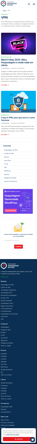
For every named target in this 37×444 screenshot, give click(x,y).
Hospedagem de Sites (11, 150)
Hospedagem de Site (7, 284)
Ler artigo (5, 85)
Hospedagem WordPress (8, 290)
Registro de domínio (7, 306)
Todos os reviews (6, 375)
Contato (3, 428)
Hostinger (4, 356)
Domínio (6, 157)
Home (4, 10)
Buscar (29, 4)
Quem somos (5, 420)
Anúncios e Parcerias (7, 422)
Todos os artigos (6, 345)
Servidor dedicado (6, 300)
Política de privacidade (7, 425)
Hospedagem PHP (6, 292)
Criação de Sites (9, 153)
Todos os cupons (6, 399)
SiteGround (4, 367)
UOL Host (4, 364)
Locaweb (3, 359)
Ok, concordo (18, 439)
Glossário (4, 409)
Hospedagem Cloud (7, 303)
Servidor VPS (5, 298)
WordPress (7, 171)
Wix (2, 372)
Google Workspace (6, 369)
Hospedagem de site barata (9, 314)
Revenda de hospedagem (8, 295)
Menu (34, 4)
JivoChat (3, 393)
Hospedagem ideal (6, 406)
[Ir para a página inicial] (9, 4)
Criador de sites (6, 287)
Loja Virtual (7, 160)
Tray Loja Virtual (5, 396)
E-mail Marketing (6, 311)
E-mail (6, 164)
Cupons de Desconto (10, 181)
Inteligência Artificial (10, 178)
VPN (5, 167)
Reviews (6, 174)
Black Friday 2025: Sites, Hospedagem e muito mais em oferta (17, 62)
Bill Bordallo (6, 68)
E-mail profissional (6, 308)
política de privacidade (12, 434)
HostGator (4, 353)
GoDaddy (3, 361)
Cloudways (4, 385)
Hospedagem (5, 327)
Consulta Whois (5, 412)
